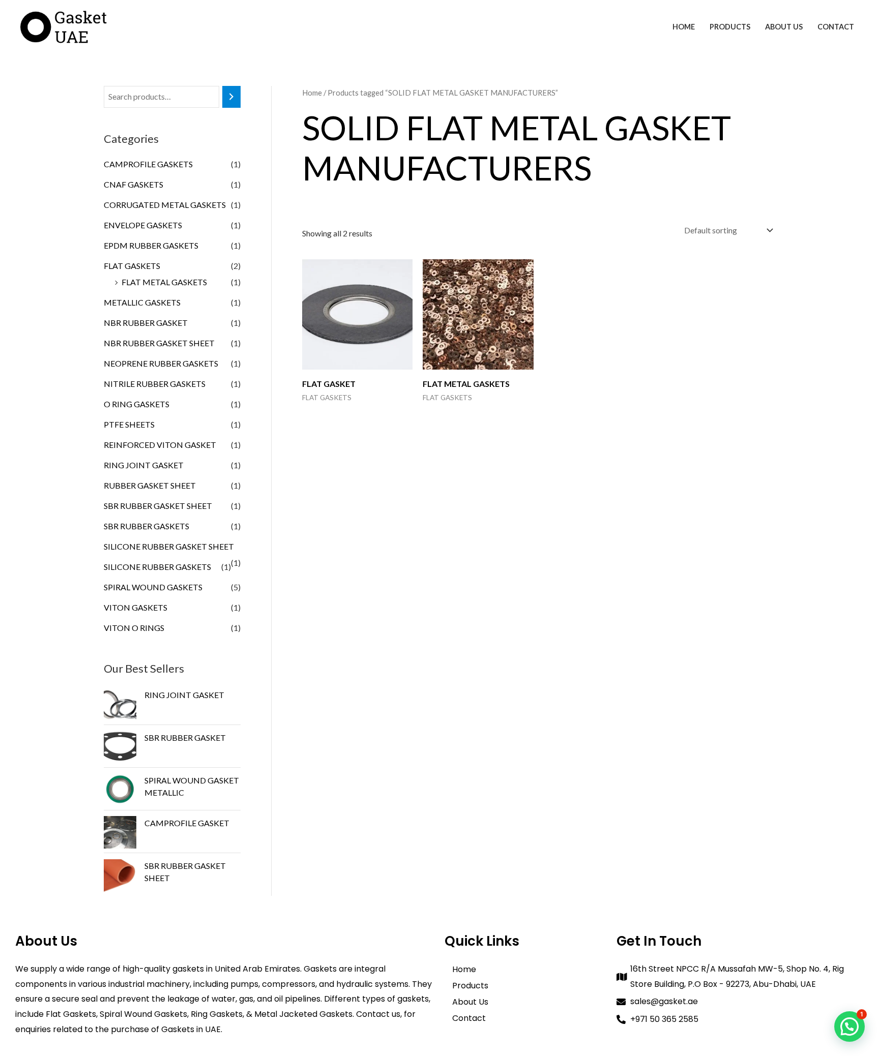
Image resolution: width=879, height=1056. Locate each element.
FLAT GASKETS (132, 265)
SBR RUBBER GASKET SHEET (158, 505)
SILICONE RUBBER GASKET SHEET (169, 546)
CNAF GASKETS (133, 184)
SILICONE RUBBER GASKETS (157, 566)
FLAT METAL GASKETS (164, 282)
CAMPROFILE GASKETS (148, 164)
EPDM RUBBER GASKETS (151, 245)
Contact (835, 26)
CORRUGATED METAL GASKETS (165, 204)
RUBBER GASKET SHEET (150, 485)
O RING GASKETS (136, 404)
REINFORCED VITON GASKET (160, 444)
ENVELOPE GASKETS (143, 225)
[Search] (231, 97)
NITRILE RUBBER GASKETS (155, 383)
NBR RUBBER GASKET (146, 322)
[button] (849, 1026)
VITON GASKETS (135, 607)
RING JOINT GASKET (144, 465)
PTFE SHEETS (129, 424)
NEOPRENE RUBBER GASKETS (161, 363)
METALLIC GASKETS (142, 302)
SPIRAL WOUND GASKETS (153, 587)
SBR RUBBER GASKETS (146, 526)
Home (683, 26)
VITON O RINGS (134, 627)
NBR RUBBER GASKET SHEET (159, 343)
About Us (784, 26)
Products (730, 26)
